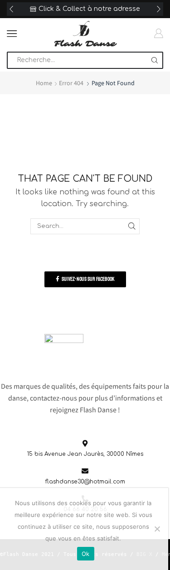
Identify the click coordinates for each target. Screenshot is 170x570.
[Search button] (154, 60)
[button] (11, 9)
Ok (86, 553)
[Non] (156, 528)
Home (44, 83)
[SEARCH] (132, 226)
